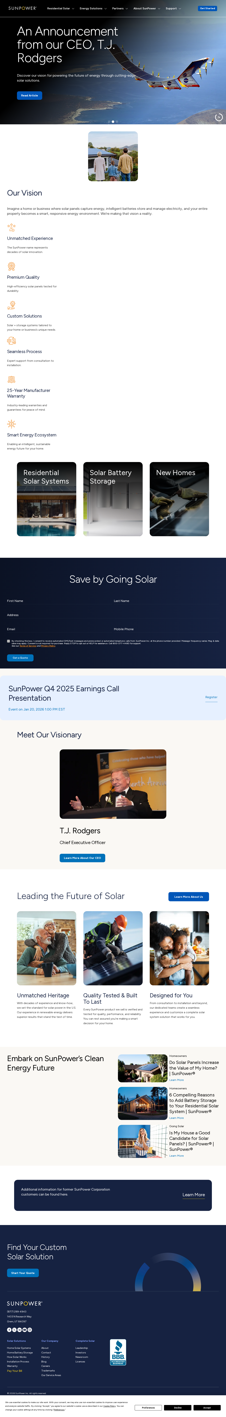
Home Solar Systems (19, 1348)
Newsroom (82, 1357)
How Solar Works (16, 1357)
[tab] (109, 121)
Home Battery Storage (20, 1352)
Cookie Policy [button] (109, 1406)
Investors (81, 1352)
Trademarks (48, 1370)
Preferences (148, 1408)
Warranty (12, 1366)
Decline (178, 1408)
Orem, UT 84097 (16, 1321)
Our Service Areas (51, 1375)
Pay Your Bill (14, 1370)
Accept (207, 1408)
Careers (45, 1366)
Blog (43, 1361)
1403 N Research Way (19, 1316)
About (45, 1348)
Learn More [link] (194, 1194)
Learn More (176, 1080)
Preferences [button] (59, 1410)
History (45, 1357)
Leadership (82, 1348)
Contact (46, 1352)
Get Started (207, 8)
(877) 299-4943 (16, 1311)
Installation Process (18, 1361)
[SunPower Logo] (22, 8)
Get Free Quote (32, 86)
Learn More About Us (188, 896)
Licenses (80, 1361)
